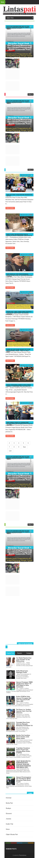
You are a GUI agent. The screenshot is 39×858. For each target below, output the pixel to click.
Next (24, 447)
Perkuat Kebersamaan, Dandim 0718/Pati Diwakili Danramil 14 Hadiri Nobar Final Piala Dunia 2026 (18, 385)
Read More (10, 208)
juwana (8, 819)
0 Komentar (31, 48)
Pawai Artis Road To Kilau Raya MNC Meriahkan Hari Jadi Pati (19, 195)
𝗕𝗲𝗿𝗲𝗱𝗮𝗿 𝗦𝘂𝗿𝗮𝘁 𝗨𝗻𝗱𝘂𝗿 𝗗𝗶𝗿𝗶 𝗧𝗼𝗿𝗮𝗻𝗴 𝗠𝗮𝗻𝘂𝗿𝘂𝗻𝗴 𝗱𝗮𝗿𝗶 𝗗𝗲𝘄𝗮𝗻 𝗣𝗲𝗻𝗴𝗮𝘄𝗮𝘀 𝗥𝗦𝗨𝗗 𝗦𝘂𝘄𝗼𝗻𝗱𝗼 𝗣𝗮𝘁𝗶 (19, 46)
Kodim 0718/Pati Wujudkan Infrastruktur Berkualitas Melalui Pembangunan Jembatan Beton (19, 235)
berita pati (9, 803)
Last (10, 451)
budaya (8, 808)
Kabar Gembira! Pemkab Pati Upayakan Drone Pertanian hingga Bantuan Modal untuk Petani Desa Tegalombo (19, 424)
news (8, 829)
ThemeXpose (22, 855)
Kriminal (8, 798)
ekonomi (9, 813)
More (29, 94)
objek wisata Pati (12, 834)
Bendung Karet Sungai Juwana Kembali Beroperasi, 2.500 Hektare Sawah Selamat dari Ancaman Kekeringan (19, 313)
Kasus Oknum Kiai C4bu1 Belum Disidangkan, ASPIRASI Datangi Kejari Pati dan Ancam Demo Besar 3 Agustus (19, 275)
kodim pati (9, 824)
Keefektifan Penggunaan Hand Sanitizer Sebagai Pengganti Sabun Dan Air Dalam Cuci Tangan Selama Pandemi (19, 28)
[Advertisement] (19, 620)
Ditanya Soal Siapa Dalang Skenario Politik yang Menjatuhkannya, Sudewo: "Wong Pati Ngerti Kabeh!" (18, 351)
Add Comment (26, 175)
